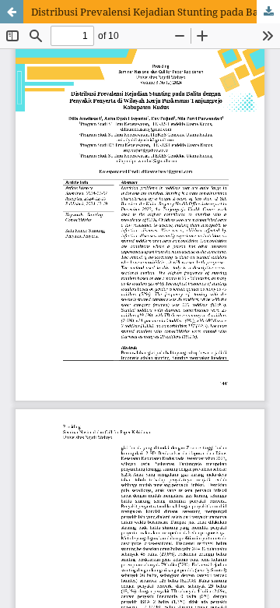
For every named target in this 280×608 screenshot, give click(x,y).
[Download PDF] (268, 11)
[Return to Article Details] (11, 11)
